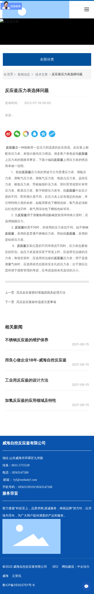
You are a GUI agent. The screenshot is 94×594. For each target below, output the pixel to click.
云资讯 (16, 576)
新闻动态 (24, 74)
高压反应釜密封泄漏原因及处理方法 (40, 292)
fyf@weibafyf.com (25, 479)
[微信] (17, 134)
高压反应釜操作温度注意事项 (36, 302)
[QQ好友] (34, 134)
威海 (5, 576)
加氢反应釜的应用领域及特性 (30, 400)
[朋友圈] (26, 134)
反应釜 (77, 147)
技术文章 (41, 74)
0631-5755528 (21, 465)
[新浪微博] (8, 134)
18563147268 (20, 472)
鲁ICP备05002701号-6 (18, 585)
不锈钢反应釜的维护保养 (26, 339)
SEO (55, 566)
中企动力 (83, 566)
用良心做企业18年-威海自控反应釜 (35, 360)
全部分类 (47, 59)
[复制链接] (52, 134)
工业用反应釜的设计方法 (26, 380)
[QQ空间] (43, 134)
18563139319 (26, 487)
